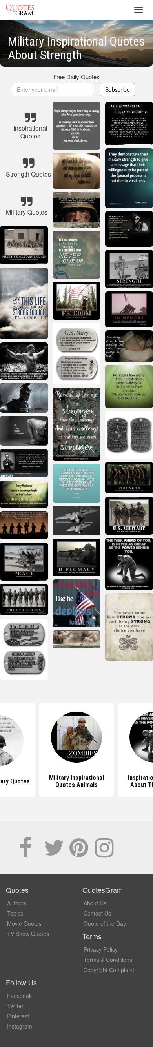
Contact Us (97, 913)
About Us (95, 903)
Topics (15, 913)
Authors (16, 903)
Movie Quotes (24, 923)
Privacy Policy (101, 949)
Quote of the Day (105, 923)
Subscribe (117, 89)
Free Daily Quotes (76, 77)
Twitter (15, 1006)
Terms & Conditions (108, 959)
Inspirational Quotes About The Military (76, 781)
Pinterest (18, 1016)
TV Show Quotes (28, 934)
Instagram (19, 1026)
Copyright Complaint (109, 970)
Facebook (19, 996)
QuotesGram (20, 10)
